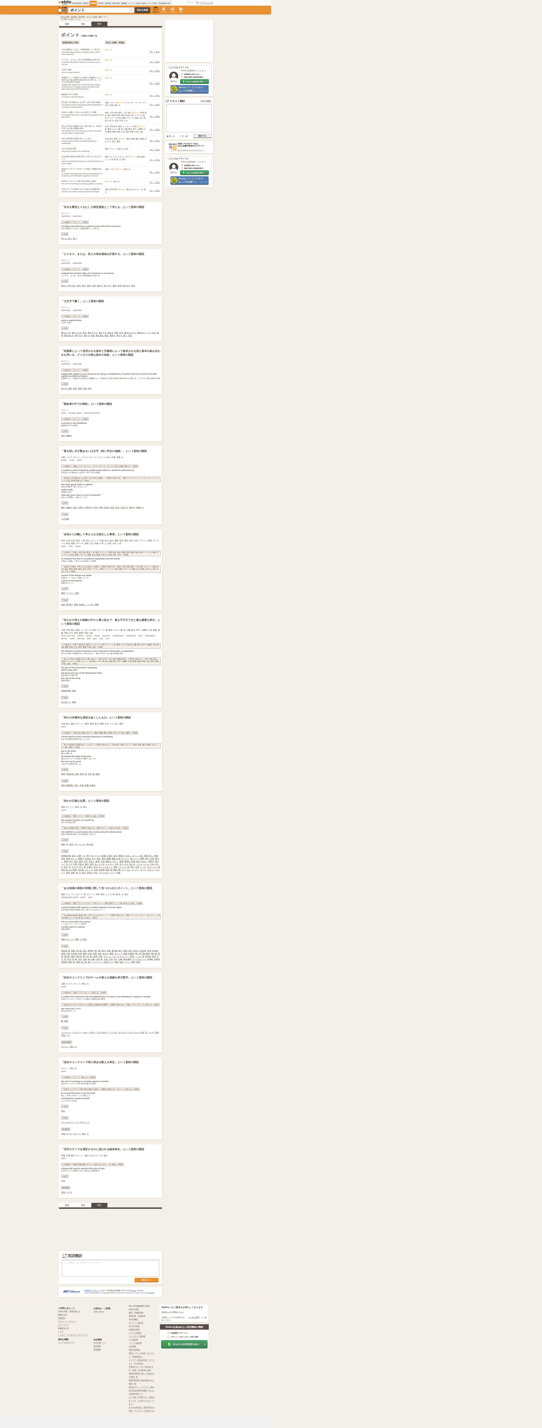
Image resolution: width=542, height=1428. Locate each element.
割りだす (108, 285)
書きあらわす (130, 332)
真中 (66, 867)
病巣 (118, 872)
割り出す (72, 285)
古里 (68, 953)
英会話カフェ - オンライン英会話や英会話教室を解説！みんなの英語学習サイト (141, 1390)
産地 (85, 953)
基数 (66, 1021)
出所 (90, 953)
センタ (146, 864)
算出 (84, 285)
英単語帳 (108, 3)
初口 (71, 861)
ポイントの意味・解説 (94, 17)
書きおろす (66, 332)
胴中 (92, 864)
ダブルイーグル (125, 1032)
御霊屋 (64, 950)
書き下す (103, 332)
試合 (142, 1032)
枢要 (87, 785)
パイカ (69, 1192)
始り (151, 855)
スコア (69, 1133)
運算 (114, 285)
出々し (135, 855)
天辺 (106, 959)
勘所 (63, 785)
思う (70, 238)
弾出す (100, 285)
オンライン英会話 (134, 3)
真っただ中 (100, 864)
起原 (118, 858)
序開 (156, 855)
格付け (132, 507)
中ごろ (69, 864)
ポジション (152, 867)
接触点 (69, 435)
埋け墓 (79, 950)
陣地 (108, 870)
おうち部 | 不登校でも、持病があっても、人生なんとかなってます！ (141, 1400)
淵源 (121, 861)
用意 (80, 388)
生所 (80, 953)
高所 (101, 956)
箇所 (68, 872)
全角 (63, 1192)
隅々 (71, 604)
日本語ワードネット (92, 1290)
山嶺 (98, 959)
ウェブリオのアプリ (66, 1342)
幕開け (81, 858)
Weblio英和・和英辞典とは (69, 1311)
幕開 (146, 855)
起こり (74, 858)
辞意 (63, 774)
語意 (77, 774)
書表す (112, 335)
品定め (107, 507)
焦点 (96, 867)
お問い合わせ (98, 1311)
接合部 (143, 950)
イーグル (113, 1032)
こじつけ (90, 604)
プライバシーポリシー (67, 1321)
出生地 (74, 953)
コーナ (143, 870)
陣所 (115, 870)
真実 (77, 593)
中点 (126, 864)
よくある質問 (193, 1317)
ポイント (70, 939)
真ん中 (132, 864)
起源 (152, 858)
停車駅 (150, 959)
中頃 (116, 864)
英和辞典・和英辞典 (78, 17)
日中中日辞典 (134, 1326)
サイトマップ (63, 1325)
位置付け (89, 507)
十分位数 (65, 519)
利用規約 (61, 1318)
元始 (103, 861)
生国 (95, 953)
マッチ (151, 1032)
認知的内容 (66, 690)
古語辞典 (132, 1346)
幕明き (127, 861)
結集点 (93, 785)
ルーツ (136, 858)
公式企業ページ (99, 1342)
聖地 (132, 956)
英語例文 (86, 3)
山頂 (110, 959)
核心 (77, 785)
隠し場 (138, 953)
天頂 (69, 959)
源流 (104, 858)
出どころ (118, 953)
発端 (68, 858)
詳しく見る (155, 52)
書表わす (141, 332)
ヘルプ (61, 1331)
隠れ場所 (146, 953)
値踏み (69, 507)
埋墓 (73, 950)
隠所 (73, 956)
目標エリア (108, 962)
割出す (64, 285)
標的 (70, 962)
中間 (75, 864)
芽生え (92, 861)
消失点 (90, 872)
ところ (143, 867)
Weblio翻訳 (205, 101)
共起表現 (100, 3)
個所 (73, 872)
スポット (151, 870)
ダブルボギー (103, 1032)
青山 (85, 950)
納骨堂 (91, 950)
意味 (67, 23)
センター (109, 864)
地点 (92, 844)
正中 (121, 864)
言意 (90, 774)
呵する (119, 335)
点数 (63, 1133)
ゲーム (136, 1032)
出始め (88, 858)
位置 (71, 844)
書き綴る (100, 335)
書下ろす (79, 335)
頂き (80, 959)
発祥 (81, 861)
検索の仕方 (62, 1314)
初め (138, 861)
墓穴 (104, 950)
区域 (138, 962)
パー (68, 1035)
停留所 (157, 959)
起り (94, 858)
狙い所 (84, 962)
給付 (90, 388)
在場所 (102, 870)
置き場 (81, 870)
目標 (78, 962)
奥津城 (114, 950)
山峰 (120, 959)
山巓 (93, 959)
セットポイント (68, 1122)
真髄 (74, 702)
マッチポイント (83, 1122)
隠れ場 (154, 953)
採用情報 (97, 1349)
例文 (83, 23)
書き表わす (69, 335)
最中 (87, 864)
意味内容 (70, 774)
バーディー (77, 1032)
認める (110, 332)
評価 (101, 507)
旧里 (63, 953)
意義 (98, 774)
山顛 (85, 959)
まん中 (75, 867)
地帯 (133, 962)
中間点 (81, 864)
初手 (147, 858)
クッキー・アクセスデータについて (72, 1335)
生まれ (106, 953)
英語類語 (93, 3)
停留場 (64, 962)
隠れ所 (79, 956)
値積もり (140, 507)
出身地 (155, 950)
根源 (133, 861)
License (133, 1290)
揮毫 (116, 332)
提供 (75, 388)
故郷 (125, 953)
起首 (115, 855)
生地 (149, 950)
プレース (89, 870)
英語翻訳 (124, 3)
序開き (151, 861)
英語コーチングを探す (149, 3)
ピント (112, 872)
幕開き (121, 855)
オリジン (125, 858)
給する (64, 388)
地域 (121, 962)
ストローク (66, 1032)
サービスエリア (139, 959)
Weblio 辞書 (65, 17)
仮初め (82, 604)
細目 (63, 604)
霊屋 (109, 950)
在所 (96, 870)
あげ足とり (66, 702)
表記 (130, 335)
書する (87, 335)
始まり (144, 861)
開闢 (109, 858)
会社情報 (97, 1346)
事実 (63, 593)
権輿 (142, 858)
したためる (151, 332)
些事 (76, 604)
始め (99, 858)
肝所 (82, 785)
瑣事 (97, 604)
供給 (70, 388)
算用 (119, 285)
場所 (63, 844)
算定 (133, 285)
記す (121, 332)
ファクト (70, 593)
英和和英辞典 (77, 3)
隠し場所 (94, 956)
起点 (141, 855)
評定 (112, 507)
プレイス (122, 867)
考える (64, 238)
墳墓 (125, 950)
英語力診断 (116, 3)
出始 (63, 858)
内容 (74, 690)
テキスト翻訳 (177, 101)
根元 (110, 855)
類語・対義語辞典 (136, 1312)
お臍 (79, 855)
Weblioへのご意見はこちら (172, 1312)
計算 (94, 285)
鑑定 (63, 507)
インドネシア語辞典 (137, 1336)
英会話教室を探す (165, 3)
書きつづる (77, 332)
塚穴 (120, 950)
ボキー (86, 1032)
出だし (115, 861)
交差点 (90, 867)
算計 (79, 285)
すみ (128, 870)
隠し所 (86, 956)
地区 (116, 962)
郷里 (111, 953)
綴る (107, 335)
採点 (117, 507)
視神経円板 (66, 855)
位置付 (81, 507)
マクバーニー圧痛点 (99, 855)
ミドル (139, 864)
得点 (72, 1046)
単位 (63, 1111)
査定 (75, 507)
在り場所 (73, 870)
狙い (90, 962)
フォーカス (104, 872)
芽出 (76, 861)
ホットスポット (105, 867)
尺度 (63, 1180)
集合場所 (127, 959)
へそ (84, 855)
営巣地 (148, 956)
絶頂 (154, 956)
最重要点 (70, 785)
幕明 (66, 861)
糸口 (86, 861)
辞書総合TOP (63, 1328)
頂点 (115, 959)
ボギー (93, 1032)
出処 (100, 953)
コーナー (135, 870)
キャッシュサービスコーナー (116, 956)
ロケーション (80, 844)
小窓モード (156, 12)
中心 (81, 867)
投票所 (131, 953)
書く (125, 335)
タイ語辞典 (133, 1339)
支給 (85, 388)
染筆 (93, 335)
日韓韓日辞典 (134, 1329)
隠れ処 (67, 956)
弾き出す (126, 285)
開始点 (109, 861)
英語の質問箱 (134, 1350)
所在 (132, 867)
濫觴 (113, 858)
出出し (128, 855)
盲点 (74, 855)
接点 (63, 435)
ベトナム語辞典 (135, 1343)
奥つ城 (98, 950)
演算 (89, 285)
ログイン (172, 12)
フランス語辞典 (135, 1333)
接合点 (136, 950)
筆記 (85, 332)
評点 (96, 507)
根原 (98, 861)
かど (123, 870)
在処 (63, 870)
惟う (75, 238)
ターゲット (98, 962)
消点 (96, 872)
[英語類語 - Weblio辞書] (64, 2)
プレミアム (164, 12)
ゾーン (127, 962)
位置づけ (124, 507)
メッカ (138, 956)
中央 (152, 864)
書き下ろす (93, 332)
